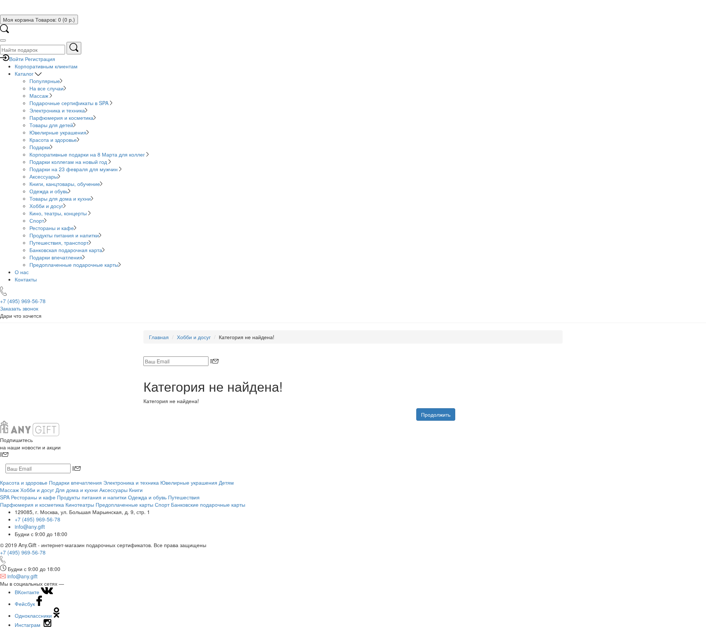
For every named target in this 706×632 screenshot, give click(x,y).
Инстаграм (28, 624)
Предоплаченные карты (124, 504)
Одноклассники (34, 615)
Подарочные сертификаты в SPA (69, 103)
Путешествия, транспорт (59, 242)
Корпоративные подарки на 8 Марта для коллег (87, 154)
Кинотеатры (79, 504)
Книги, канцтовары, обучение (64, 183)
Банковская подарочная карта (65, 250)
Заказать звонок (19, 308)
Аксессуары (43, 176)
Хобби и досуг (46, 205)
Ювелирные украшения (57, 132)
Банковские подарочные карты (208, 504)
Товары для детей (51, 125)
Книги (136, 489)
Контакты (26, 279)
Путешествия (184, 497)
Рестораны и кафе (51, 227)
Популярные (44, 81)
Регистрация (40, 58)
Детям (226, 482)
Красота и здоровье (53, 139)
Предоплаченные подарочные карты (73, 264)
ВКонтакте (28, 592)
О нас (22, 272)
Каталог (25, 73)
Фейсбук (25, 603)
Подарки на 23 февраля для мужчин (74, 169)
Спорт (36, 220)
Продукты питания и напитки (64, 235)
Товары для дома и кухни (60, 198)
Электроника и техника (57, 110)
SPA (5, 497)
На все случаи (46, 88)
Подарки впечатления (55, 257)
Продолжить (435, 414)
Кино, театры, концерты (58, 213)
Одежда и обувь (48, 191)
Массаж (39, 95)
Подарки (39, 147)
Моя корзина (39, 19)
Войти (16, 58)
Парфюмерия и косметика (61, 117)
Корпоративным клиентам (46, 66)
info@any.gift (30, 526)
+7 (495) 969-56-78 (37, 519)
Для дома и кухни (77, 489)
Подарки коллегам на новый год (68, 161)
